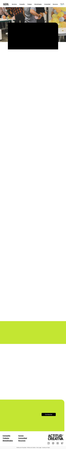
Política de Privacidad (21, 447)
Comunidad (22, 438)
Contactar (48, 414)
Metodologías (8, 441)
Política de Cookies (31, 447)
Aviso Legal (38, 447)
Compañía (6, 436)
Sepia (48, 447)
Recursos (21, 441)
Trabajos (6, 438)
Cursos (21, 436)
